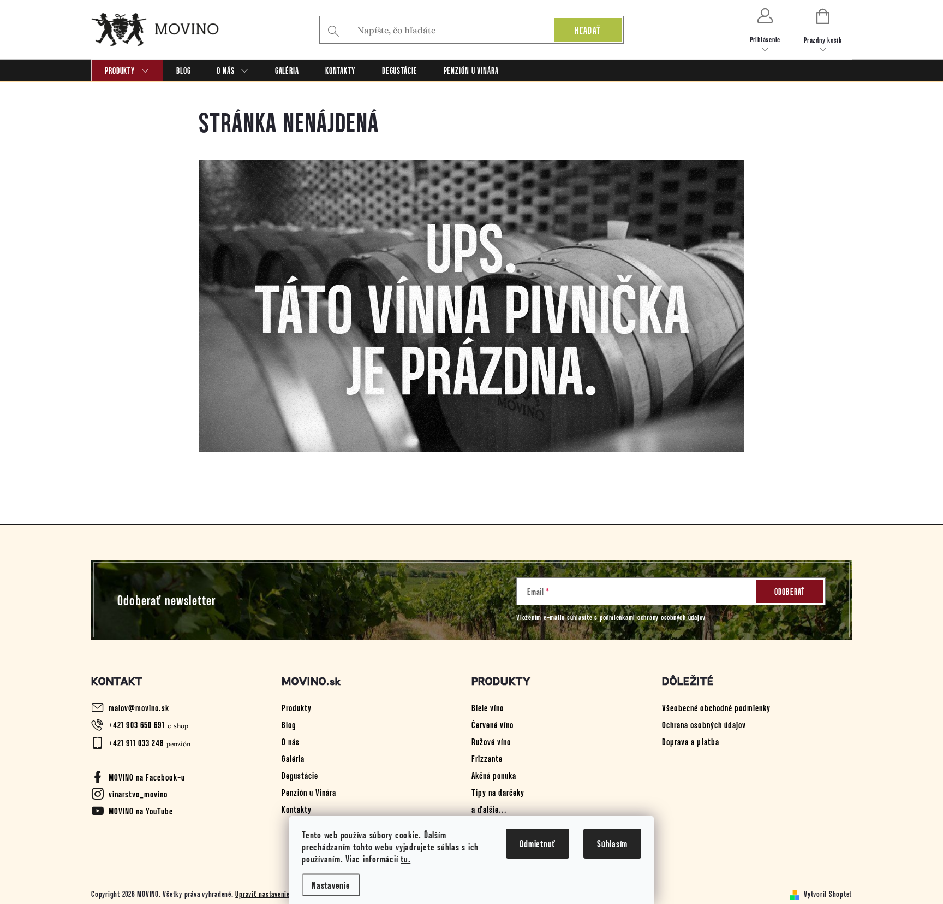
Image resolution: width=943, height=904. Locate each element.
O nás (291, 741)
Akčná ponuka (494, 775)
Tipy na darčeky (498, 792)
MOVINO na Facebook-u (147, 776)
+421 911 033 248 (136, 742)
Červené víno (493, 724)
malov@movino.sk (139, 707)
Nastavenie (331, 885)
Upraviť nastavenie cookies (274, 894)
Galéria (293, 758)
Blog (289, 724)
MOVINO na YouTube (141, 810)
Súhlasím (612, 843)
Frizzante (487, 758)
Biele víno (488, 707)
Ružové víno (491, 741)
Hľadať (588, 30)
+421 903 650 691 (137, 724)
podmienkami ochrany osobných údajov (653, 617)
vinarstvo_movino (138, 793)
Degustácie (300, 775)
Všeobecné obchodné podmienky (716, 707)
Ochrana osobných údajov (704, 724)
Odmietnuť (538, 843)
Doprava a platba (690, 741)
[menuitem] (127, 70)
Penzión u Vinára (309, 792)
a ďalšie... (489, 809)
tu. (405, 859)
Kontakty (297, 809)
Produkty (297, 707)
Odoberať (789, 591)
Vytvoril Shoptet (828, 894)
